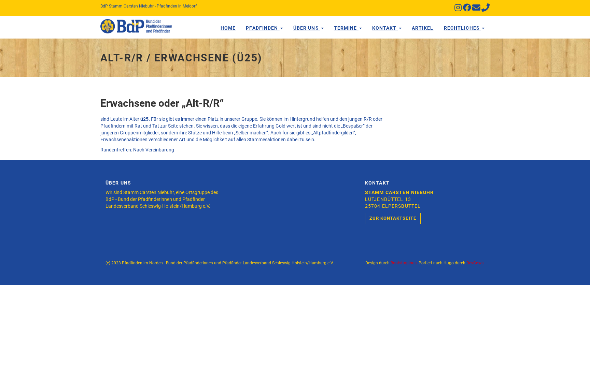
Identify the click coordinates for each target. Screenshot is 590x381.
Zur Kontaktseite (392, 218)
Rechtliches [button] (462, 28)
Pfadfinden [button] (262, 28)
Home (228, 28)
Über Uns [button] (306, 28)
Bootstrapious (404, 263)
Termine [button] (346, 28)
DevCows (474, 263)
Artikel (423, 28)
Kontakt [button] (385, 28)
